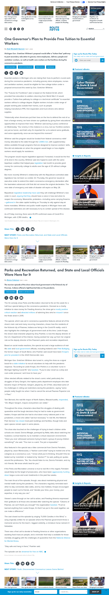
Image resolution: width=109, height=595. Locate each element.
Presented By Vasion (81, 207)
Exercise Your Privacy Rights (97, 2)
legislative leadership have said (27, 192)
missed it (59, 312)
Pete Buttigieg (63, 348)
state (9, 348)
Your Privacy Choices (73, 2)
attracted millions (28, 312)
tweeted (34, 370)
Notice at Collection (57, 2)
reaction (13, 312)
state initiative (19, 363)
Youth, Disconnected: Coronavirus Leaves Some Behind (40, 569)
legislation (39, 163)
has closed (20, 421)
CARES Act (43, 141)
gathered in (11, 202)
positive (64, 309)
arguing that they (24, 196)
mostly (58, 309)
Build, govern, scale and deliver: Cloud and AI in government (88, 177)
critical (7, 312)
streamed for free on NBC (32, 551)
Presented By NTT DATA (81, 181)
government (25, 348)
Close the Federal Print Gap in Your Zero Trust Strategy (87, 203)
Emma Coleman (13, 280)
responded (63, 399)
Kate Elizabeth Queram (16, 49)
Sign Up (95, 592)
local (17, 348)
